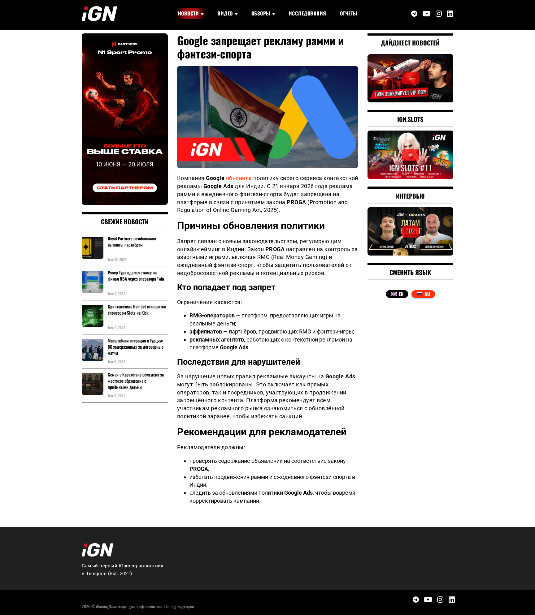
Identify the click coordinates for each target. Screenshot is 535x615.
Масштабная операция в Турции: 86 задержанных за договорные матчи (135, 347)
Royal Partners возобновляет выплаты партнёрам (132, 241)
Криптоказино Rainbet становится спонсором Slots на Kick (137, 309)
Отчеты (348, 13)
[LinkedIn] (450, 14)
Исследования (307, 13)
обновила (239, 178)
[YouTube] (426, 14)
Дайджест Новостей (410, 42)
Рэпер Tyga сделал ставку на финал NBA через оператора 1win (136, 275)
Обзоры (260, 13)
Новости (188, 13)
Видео (225, 13)
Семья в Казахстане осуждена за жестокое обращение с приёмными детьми (136, 381)
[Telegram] (414, 14)
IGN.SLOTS (410, 119)
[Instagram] (439, 14)
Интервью (410, 195)
